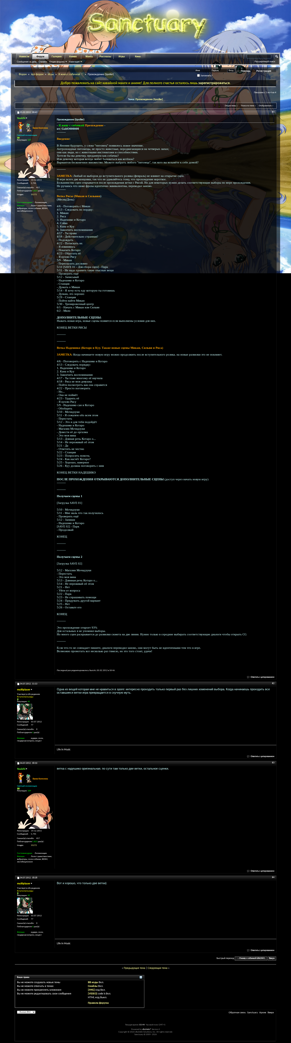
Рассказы (105, 56)
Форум (40, 56)
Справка (43, 61)
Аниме (73, 56)
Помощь (245, 71)
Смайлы (93, 986)
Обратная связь (237, 1012)
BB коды (93, 982)
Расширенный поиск (265, 61)
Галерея (57, 56)
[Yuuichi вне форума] (35, 160)
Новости (24, 56)
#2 (273, 683)
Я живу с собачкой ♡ (70, 74)
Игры (122, 56)
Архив (262, 1012)
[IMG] (91, 989)
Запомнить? (206, 75)
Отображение (265, 106)
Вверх (272, 958)
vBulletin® (146, 1029)
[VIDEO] (92, 993)
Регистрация (263, 71)
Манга (89, 56)
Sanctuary (252, 1012)
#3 (273, 763)
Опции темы (230, 106)
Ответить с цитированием (262, 677)
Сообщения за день (27, 61)
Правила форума (98, 1003)
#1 (273, 112)
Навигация (74, 61)
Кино (138, 56)
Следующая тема (157, 968)
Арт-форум (37, 74)
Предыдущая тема (134, 968)
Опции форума (57, 61)
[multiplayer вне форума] (25, 712)
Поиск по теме (247, 106)
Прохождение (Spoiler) (149, 99)
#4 (273, 877)
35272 (34, 195)
